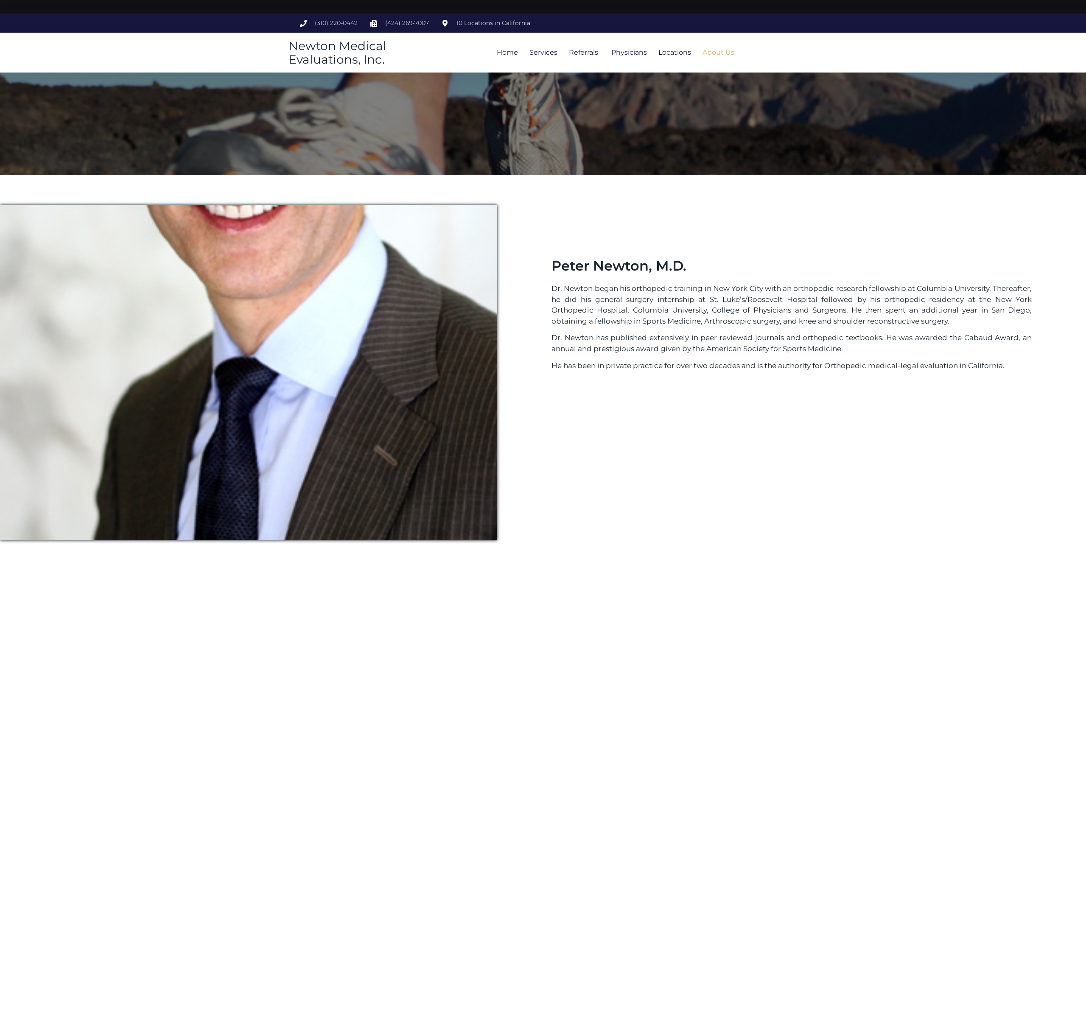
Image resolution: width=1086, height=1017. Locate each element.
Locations (674, 52)
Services (543, 52)
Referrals (583, 52)
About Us (718, 52)
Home (507, 52)
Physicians (628, 52)
